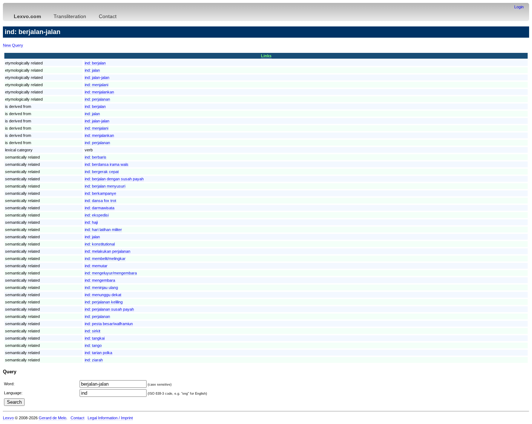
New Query (13, 45)
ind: (95, 63)
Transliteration (70, 16)
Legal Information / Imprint (110, 418)
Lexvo (8, 418)
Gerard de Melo (52, 418)
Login (519, 7)
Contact (108, 16)
